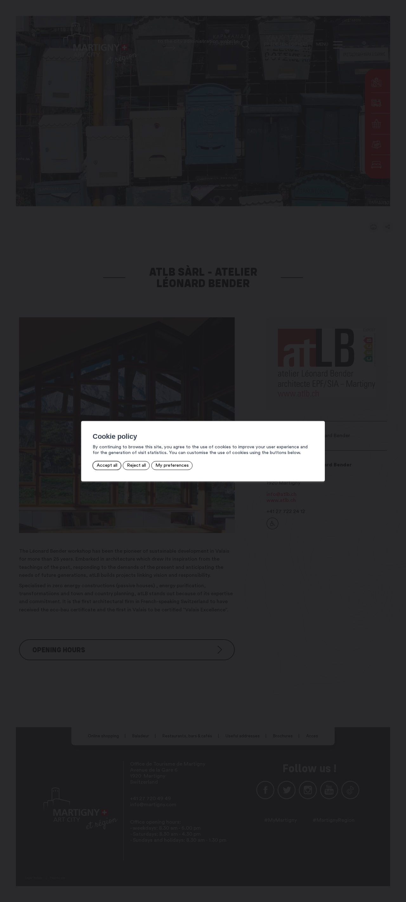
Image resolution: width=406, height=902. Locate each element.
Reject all (136, 465)
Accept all (107, 465)
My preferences (172, 465)
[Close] (319, 414)
